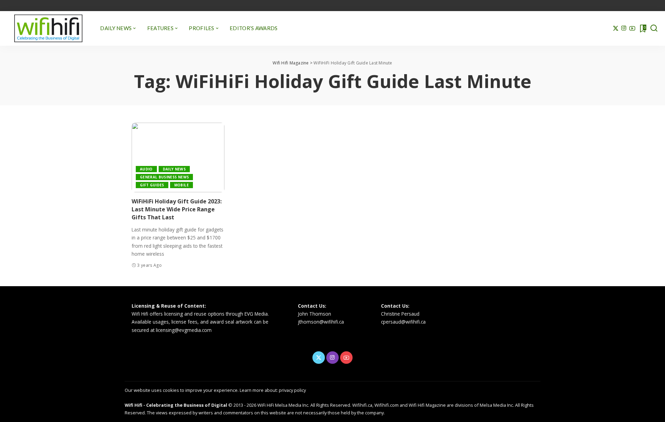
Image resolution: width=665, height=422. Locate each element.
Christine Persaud (400, 313)
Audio (146, 169)
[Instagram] (624, 28)
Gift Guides (152, 185)
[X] (616, 28)
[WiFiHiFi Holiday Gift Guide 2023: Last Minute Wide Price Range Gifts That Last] (178, 157)
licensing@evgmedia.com (184, 330)
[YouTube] (632, 28)
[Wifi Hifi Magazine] (48, 28)
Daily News (174, 169)
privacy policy (292, 390)
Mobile (181, 185)
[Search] (654, 28)
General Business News (164, 177)
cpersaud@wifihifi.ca (403, 321)
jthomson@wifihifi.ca (321, 321)
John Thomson (314, 313)
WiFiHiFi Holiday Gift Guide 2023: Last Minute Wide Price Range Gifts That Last (177, 209)
